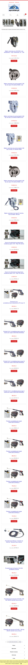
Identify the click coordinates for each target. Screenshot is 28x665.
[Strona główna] (14, 7)
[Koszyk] (24, 14)
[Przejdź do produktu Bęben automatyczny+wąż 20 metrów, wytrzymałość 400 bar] (14, 203)
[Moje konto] (17, 14)
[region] (14, 22)
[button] (3, 14)
